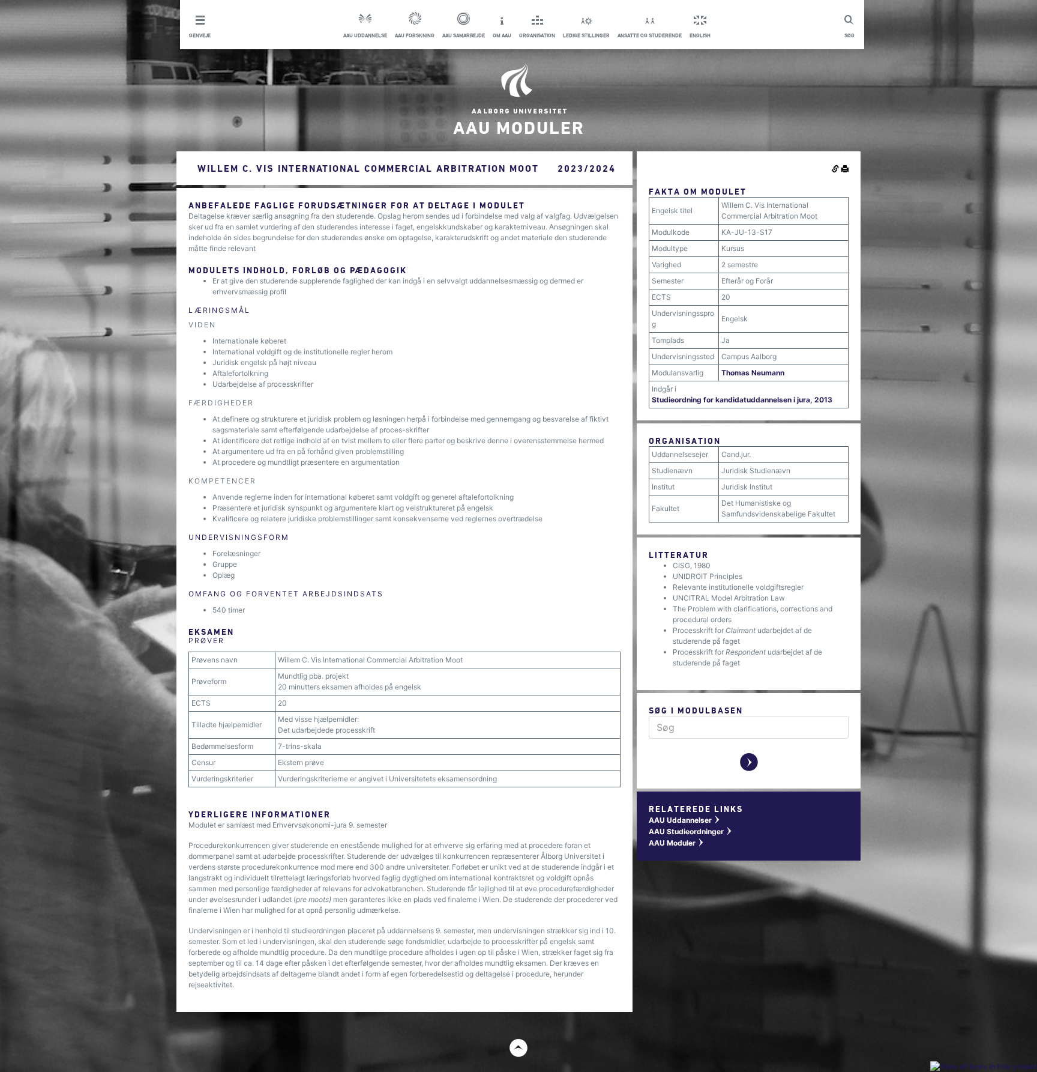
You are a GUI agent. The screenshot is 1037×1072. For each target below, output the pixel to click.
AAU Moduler (677, 842)
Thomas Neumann (752, 372)
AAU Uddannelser (685, 820)
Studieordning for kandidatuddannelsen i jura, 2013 (742, 399)
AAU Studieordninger (691, 831)
